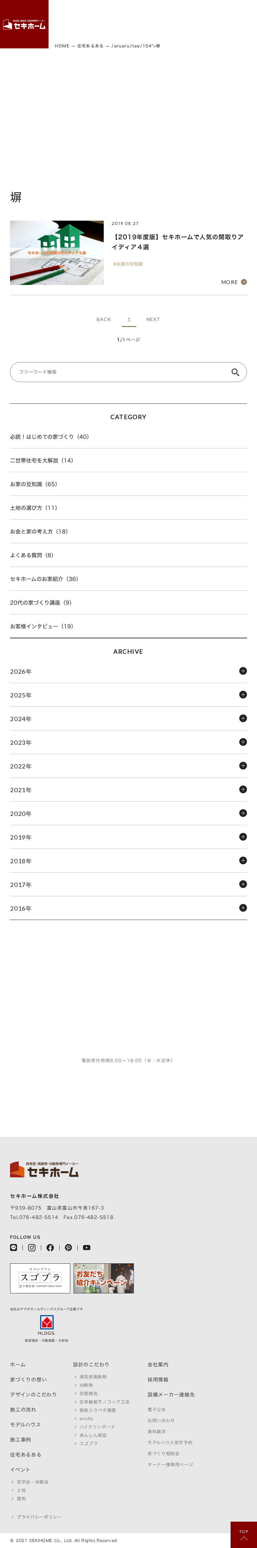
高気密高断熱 (93, 1377)
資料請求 (157, 1432)
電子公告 (157, 1410)
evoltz (86, 1419)
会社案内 (158, 1364)
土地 (21, 1490)
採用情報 (158, 1379)
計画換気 (89, 1393)
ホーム (17, 1364)
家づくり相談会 (164, 1454)
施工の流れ (23, 1409)
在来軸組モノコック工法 (105, 1402)
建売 (21, 1499)
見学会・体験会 (33, 1482)
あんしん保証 (93, 1435)
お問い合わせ (161, 1421)
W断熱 (86, 1385)
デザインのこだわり (33, 1394)
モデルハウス (25, 1424)
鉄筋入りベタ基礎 (98, 1410)
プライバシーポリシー (39, 1517)
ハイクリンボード (97, 1427)
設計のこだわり (91, 1364)
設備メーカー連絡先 (171, 1394)
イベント (20, 1469)
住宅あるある (26, 1454)
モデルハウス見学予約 (170, 1443)
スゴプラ (89, 1444)
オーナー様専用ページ (170, 1465)
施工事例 (20, 1439)
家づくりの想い (28, 1379)
